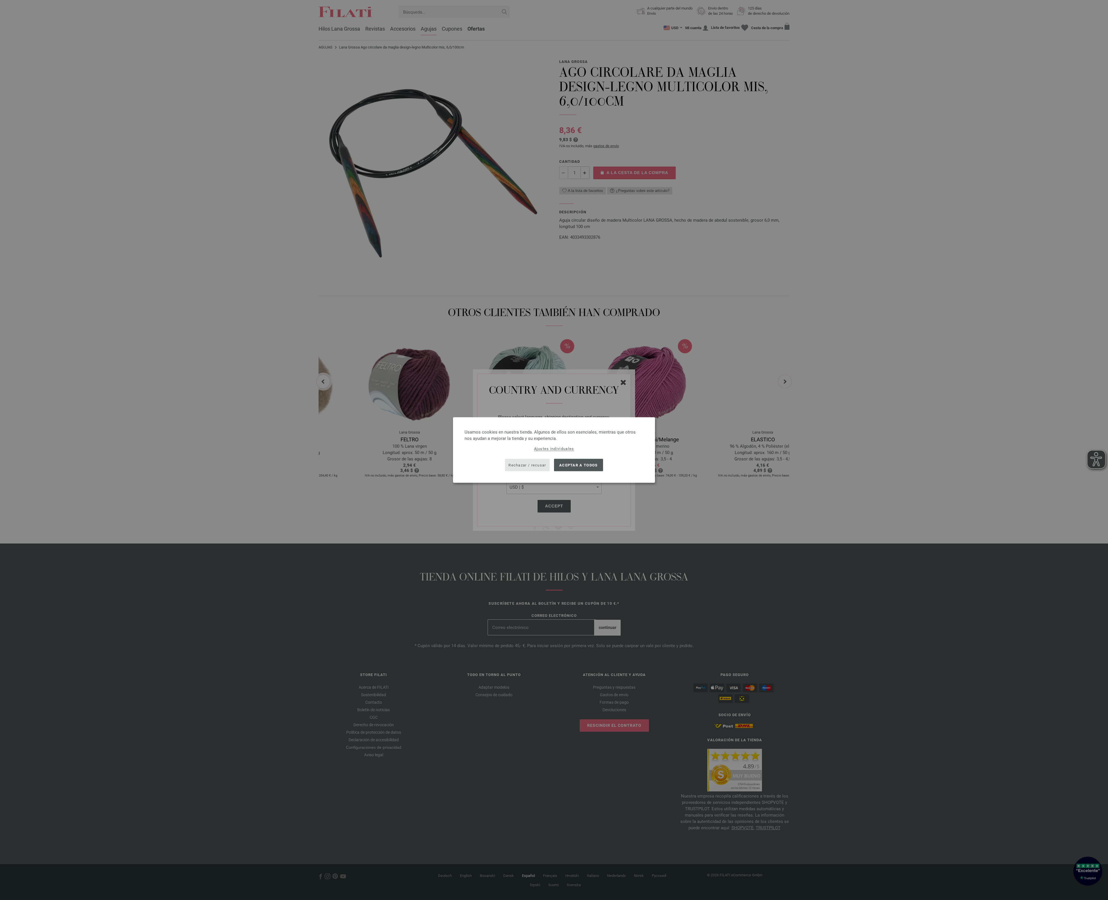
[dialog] (554, 450)
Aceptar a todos (578, 465)
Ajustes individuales (554, 449)
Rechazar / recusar (527, 465)
